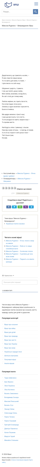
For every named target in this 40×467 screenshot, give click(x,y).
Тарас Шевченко (10, 378)
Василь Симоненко (11, 393)
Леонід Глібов (9, 409)
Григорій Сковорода (11, 425)
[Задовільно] (9, 188)
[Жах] (3, 188)
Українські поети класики (15, 224)
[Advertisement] (20, 52)
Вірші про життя (10, 340)
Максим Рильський (11, 401)
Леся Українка (9, 386)
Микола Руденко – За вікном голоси (19, 251)
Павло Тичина (9, 417)
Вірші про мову (9, 348)
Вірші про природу (11, 336)
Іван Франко (8, 382)
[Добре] (12, 188)
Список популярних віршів (19, 460)
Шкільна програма (11, 356)
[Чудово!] (15, 188)
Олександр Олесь (10, 413)
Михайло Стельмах (11, 440)
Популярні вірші (10, 359)
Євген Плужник (10, 432)
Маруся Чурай (9, 436)
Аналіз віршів (9, 363)
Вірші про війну (9, 328)
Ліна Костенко (9, 390)
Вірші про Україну (10, 344)
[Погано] (6, 188)
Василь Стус (8, 405)
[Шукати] (35, 11)
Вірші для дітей (9, 332)
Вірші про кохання (11, 324)
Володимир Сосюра (11, 397)
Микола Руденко (23, 193)
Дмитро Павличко (11, 429)
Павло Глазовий (10, 421)
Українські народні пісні (13, 352)
